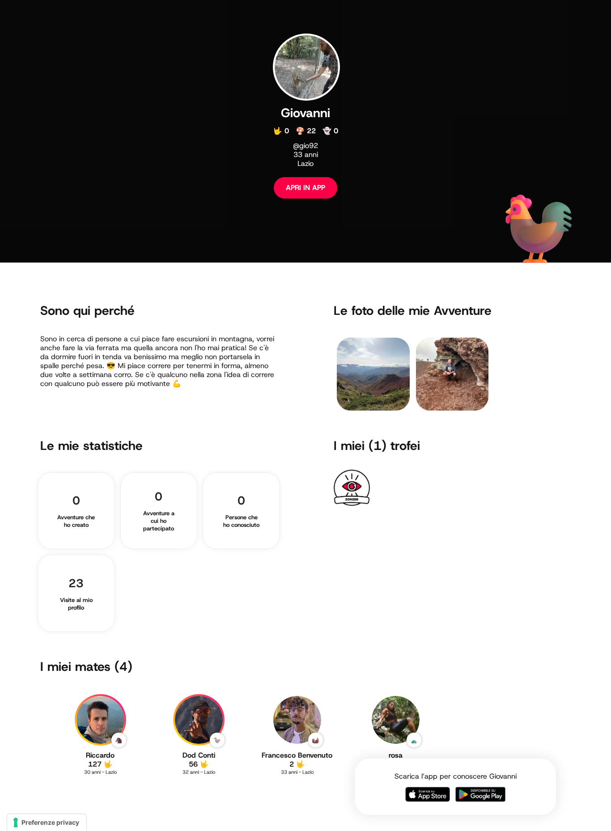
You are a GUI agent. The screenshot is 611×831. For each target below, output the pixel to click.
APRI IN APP (305, 187)
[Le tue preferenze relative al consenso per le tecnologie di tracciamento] (46, 822)
